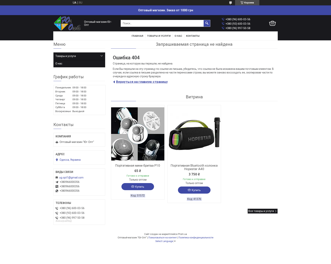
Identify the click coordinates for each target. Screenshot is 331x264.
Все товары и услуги (261, 211)
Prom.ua (182, 234)
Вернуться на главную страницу (142, 82)
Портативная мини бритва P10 (137, 165)
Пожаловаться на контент (162, 237)
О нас (178, 35)
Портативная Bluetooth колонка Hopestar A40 (194, 167)
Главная (137, 35)
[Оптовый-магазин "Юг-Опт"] (67, 23)
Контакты (193, 35)
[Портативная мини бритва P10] (137, 134)
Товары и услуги (159, 35)
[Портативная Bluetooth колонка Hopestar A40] (194, 134)
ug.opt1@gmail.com (71, 177)
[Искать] (207, 23)
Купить (139, 186)
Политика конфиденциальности (196, 237)
